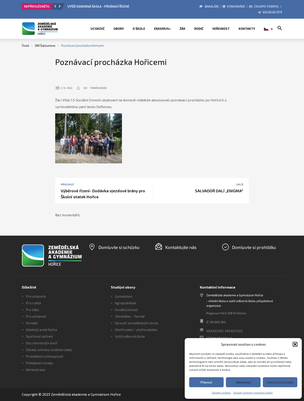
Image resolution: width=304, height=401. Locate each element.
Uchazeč (98, 28)
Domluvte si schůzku (119, 247)
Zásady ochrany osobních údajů (253, 392)
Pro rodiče (33, 303)
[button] (295, 344)
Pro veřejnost (36, 316)
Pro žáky (32, 310)
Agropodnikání (125, 303)
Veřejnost (221, 28)
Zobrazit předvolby (280, 382)
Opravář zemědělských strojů (136, 323)
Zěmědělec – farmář (130, 316)
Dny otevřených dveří (41, 343)
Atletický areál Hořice (41, 330)
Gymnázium (123, 296)
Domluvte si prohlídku (254, 247)
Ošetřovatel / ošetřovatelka (136, 330)
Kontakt (32, 323)
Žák (182, 28)
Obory (118, 28)
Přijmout (206, 382)
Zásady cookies (221, 392)
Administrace (35, 370)
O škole (139, 28)
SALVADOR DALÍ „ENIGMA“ (219, 190)
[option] (117, 7)
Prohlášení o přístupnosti (44, 356)
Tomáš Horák (98, 87)
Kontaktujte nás (181, 247)
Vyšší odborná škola (130, 336)
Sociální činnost (126, 310)
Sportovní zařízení (39, 336)
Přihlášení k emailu (39, 363)
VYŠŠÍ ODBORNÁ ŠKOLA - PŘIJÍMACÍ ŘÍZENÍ (98, 6)
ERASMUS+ (162, 28)
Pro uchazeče (36, 296)
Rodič (198, 28)
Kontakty (247, 28)
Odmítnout (243, 382)
